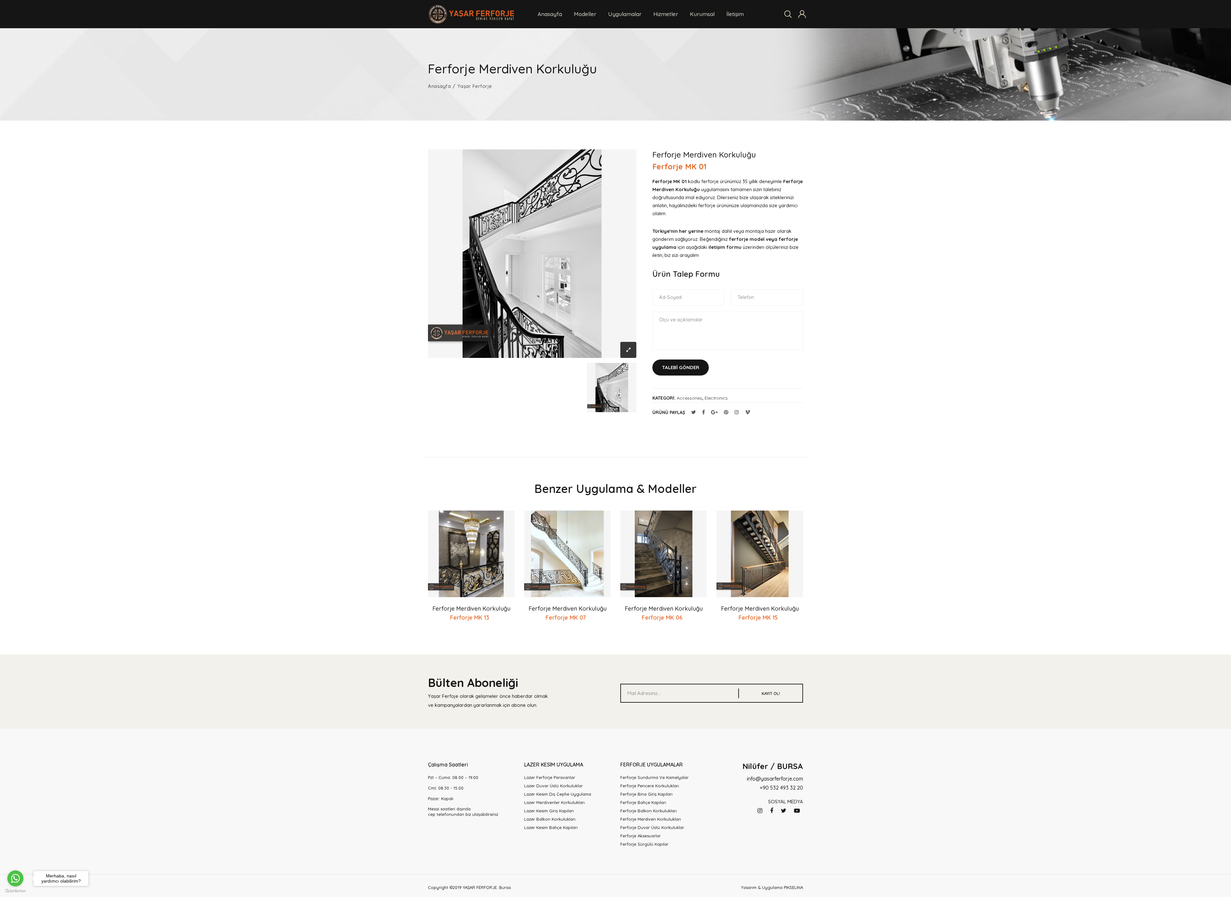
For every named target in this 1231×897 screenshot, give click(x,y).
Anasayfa (550, 14)
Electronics (716, 398)
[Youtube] (797, 810)
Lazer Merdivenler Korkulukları (554, 802)
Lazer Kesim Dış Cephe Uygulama (557, 794)
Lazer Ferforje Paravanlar (549, 777)
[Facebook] (771, 810)
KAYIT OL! (771, 693)
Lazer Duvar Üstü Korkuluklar (553, 785)
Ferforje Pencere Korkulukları (649, 785)
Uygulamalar (624, 14)
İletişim (735, 14)
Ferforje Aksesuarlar (640, 835)
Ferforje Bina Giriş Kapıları (646, 794)
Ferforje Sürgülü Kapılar (644, 844)
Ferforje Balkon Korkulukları (648, 810)
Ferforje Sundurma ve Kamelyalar (654, 777)
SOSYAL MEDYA (785, 802)
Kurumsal (702, 14)
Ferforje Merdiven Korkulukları (650, 819)
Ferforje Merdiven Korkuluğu (471, 608)
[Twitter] (783, 810)
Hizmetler (665, 14)
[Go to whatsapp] (15, 878)
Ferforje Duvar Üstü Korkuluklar (652, 827)
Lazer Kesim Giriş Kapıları (549, 810)
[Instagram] (760, 810)
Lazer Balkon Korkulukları (549, 819)
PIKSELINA (793, 887)
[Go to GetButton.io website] (15, 891)
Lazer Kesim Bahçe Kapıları (551, 827)
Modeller (585, 14)
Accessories (689, 398)
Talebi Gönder (680, 367)
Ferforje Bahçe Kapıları (643, 802)
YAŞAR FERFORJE (480, 887)
